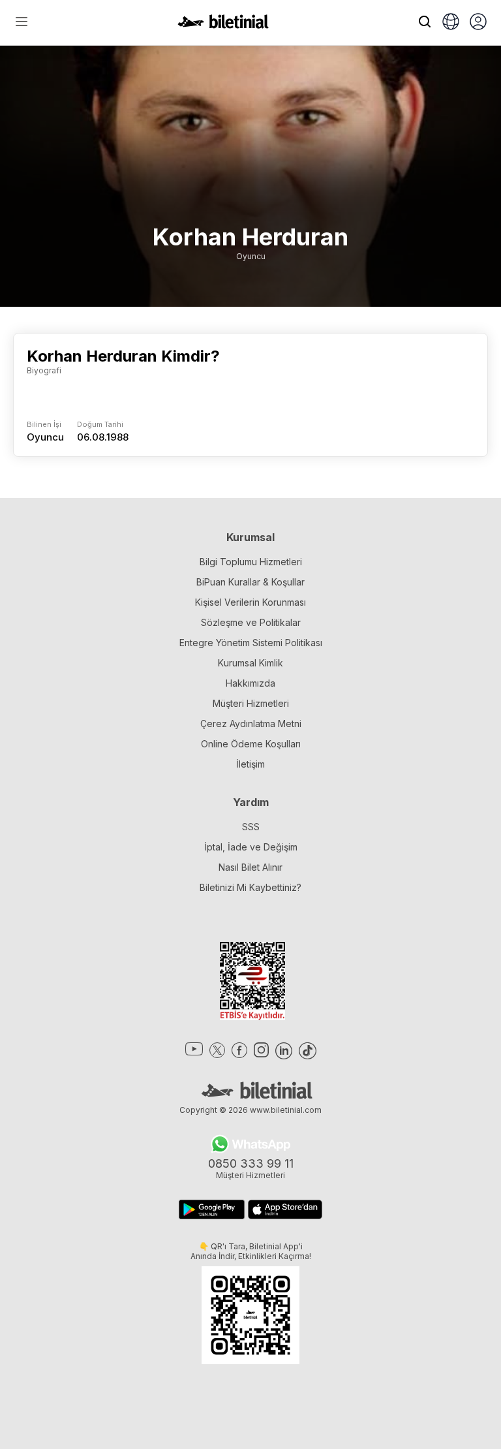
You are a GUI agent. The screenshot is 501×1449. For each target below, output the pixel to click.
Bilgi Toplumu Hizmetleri (251, 561)
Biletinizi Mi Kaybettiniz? (250, 887)
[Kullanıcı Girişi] (478, 23)
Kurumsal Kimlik (250, 662)
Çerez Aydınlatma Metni (250, 723)
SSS (251, 826)
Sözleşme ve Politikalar (251, 622)
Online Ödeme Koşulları (251, 743)
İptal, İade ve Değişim (250, 846)
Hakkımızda (250, 683)
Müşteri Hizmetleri (251, 703)
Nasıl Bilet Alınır (250, 867)
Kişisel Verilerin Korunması (250, 602)
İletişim (250, 764)
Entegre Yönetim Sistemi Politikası (250, 642)
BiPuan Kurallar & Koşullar (250, 581)
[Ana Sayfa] (223, 24)
